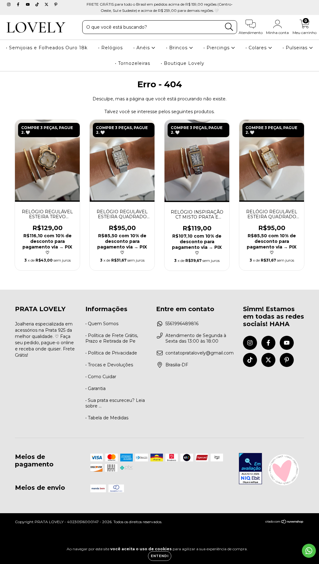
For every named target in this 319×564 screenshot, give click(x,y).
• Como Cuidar (100, 376)
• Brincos (177, 48)
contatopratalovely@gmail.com (199, 353)
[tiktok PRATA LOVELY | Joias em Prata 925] (37, 4)
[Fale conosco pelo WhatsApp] (309, 551)
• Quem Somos (101, 323)
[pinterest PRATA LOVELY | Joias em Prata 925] (56, 4)
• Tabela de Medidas (106, 418)
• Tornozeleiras (132, 63)
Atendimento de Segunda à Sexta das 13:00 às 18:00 (195, 338)
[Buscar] (229, 27)
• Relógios (110, 48)
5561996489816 (181, 323)
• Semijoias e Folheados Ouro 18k (47, 48)
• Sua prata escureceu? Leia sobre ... (115, 403)
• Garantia (95, 388)
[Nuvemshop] (284, 522)
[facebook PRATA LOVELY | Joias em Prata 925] (18, 4)
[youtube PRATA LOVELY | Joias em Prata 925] (28, 4)
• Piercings (217, 48)
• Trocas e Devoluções (109, 365)
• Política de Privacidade (111, 353)
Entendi (160, 556)
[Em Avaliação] (250, 469)
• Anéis (142, 48)
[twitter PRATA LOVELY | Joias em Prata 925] (47, 4)
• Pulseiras (296, 48)
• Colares (256, 48)
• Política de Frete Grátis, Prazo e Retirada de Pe (111, 338)
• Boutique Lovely (182, 63)
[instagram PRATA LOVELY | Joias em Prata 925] (9, 4)
